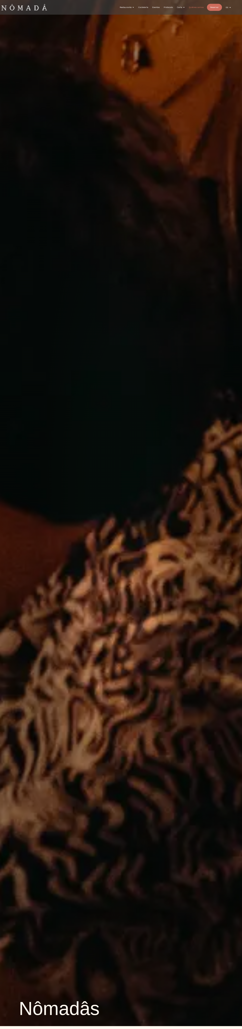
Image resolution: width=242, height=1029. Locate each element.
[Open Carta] (184, 7)
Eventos (156, 7)
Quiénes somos (196, 7)
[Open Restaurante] (133, 7)
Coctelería (143, 7)
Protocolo (168, 7)
